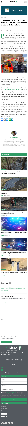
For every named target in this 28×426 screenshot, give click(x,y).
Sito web (2, 331)
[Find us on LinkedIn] (9, 423)
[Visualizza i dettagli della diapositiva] (14, 10)
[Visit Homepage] (13, 2)
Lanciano (4, 28)
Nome (2, 319)
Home (2, 17)
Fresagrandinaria (5, 175)
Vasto (2, 195)
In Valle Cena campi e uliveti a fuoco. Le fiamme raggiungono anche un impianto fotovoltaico (14, 212)
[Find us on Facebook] (2, 423)
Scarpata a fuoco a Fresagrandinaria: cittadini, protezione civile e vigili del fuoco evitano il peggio (13, 172)
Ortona (2, 255)
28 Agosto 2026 (12, 175)
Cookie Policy (4, 416)
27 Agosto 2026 (7, 255)
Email (2, 325)
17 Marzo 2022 (4, 30)
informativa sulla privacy (11, 392)
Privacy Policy (4, 413)
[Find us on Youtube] (12, 423)
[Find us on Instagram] (5, 423)
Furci (2, 215)
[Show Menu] (1, 2)
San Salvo (3, 275)
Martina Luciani (14, 137)
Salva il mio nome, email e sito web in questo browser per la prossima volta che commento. (14, 337)
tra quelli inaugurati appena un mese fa (13, 89)
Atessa (2, 235)
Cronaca (5, 17)
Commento (3, 302)
